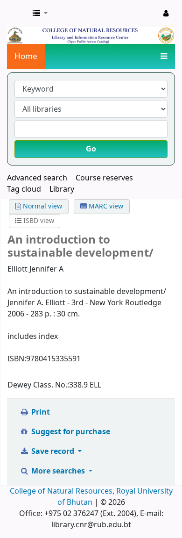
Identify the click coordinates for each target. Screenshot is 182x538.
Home (25, 56)
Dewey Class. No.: (38, 385)
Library (61, 189)
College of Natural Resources (61, 491)
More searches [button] (58, 471)
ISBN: (16, 359)
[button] (40, 13)
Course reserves (104, 178)
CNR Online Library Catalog (17, 13)
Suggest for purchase (69, 432)
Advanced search (37, 178)
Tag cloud (24, 189)
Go (91, 149)
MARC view (105, 206)
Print (39, 412)
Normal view (41, 206)
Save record (52, 451)
